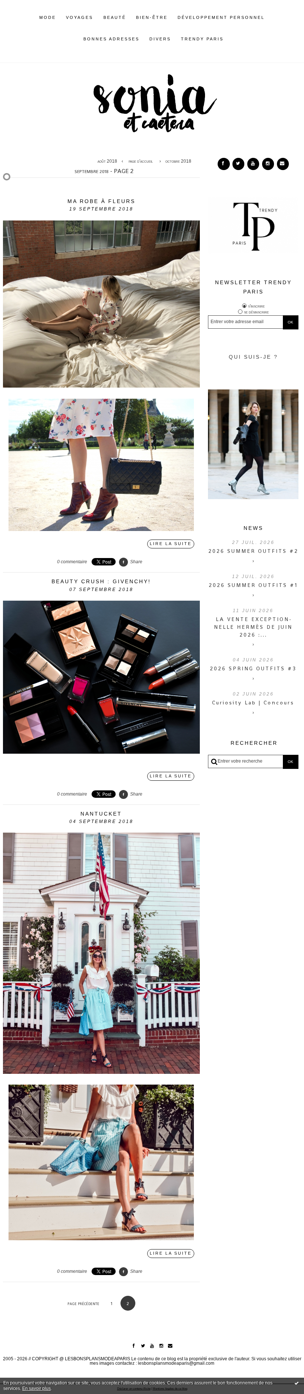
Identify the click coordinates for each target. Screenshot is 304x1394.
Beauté (114, 17)
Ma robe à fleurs (101, 201)
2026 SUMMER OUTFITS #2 (253, 551)
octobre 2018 (178, 161)
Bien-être (152, 17)
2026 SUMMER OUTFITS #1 (253, 585)
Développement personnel (221, 17)
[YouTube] (253, 164)
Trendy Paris (202, 39)
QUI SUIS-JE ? (253, 357)
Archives (229, 39)
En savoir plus (36, 1388)
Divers (160, 39)
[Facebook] (223, 164)
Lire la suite (171, 543)
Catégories (235, 39)
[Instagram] (268, 164)
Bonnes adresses (111, 39)
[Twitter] (238, 164)
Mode (47, 17)
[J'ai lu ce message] (297, 1383)
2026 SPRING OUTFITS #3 (253, 668)
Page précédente (83, 1303)
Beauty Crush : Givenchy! (101, 581)
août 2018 (107, 161)
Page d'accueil (141, 161)
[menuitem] (48, 23)
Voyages (79, 17)
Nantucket (101, 814)
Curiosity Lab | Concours (253, 702)
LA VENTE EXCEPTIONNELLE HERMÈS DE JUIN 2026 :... (253, 627)
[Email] (283, 164)
